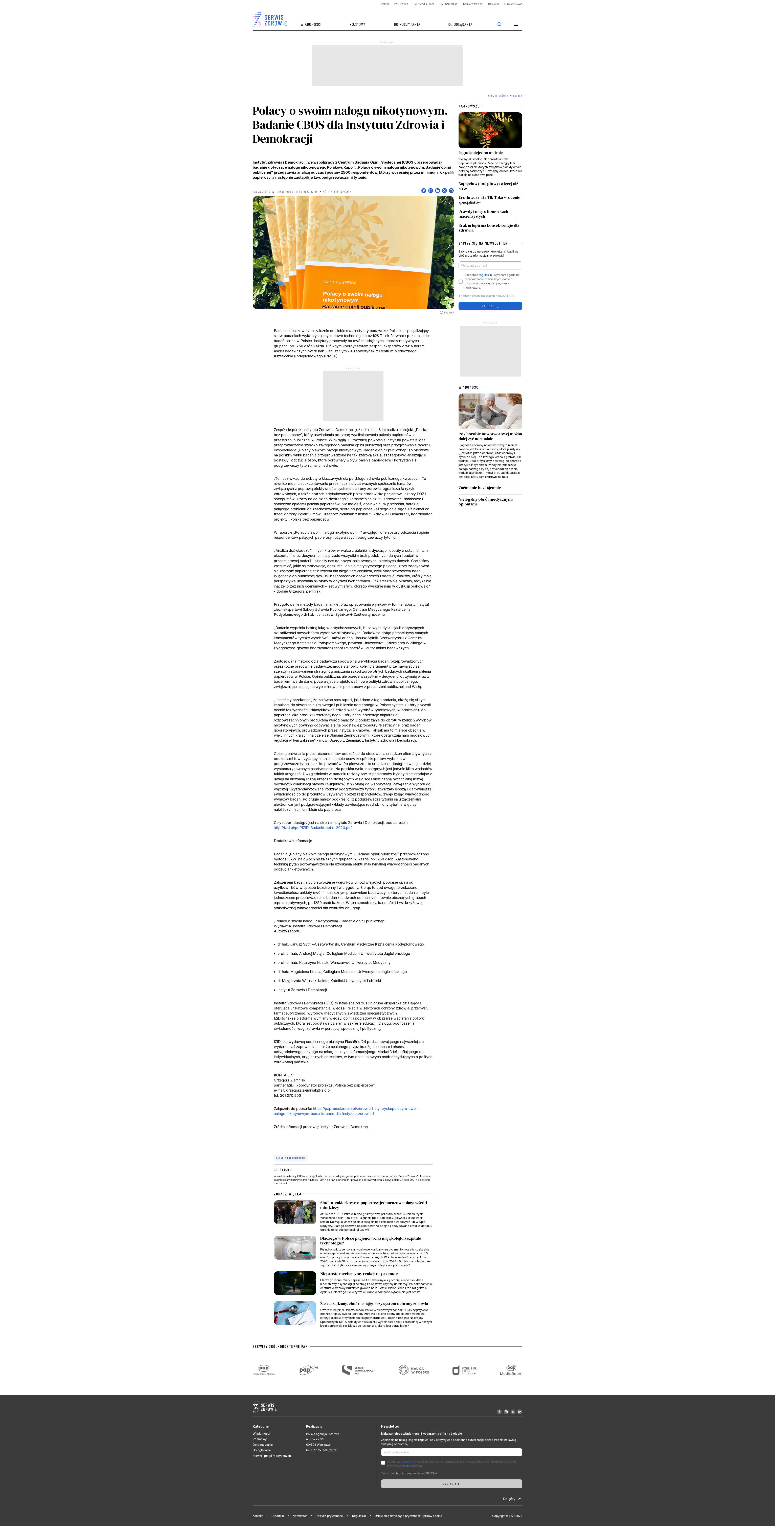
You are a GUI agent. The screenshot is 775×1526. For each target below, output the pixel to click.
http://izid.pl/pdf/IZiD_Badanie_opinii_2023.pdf (313, 828)
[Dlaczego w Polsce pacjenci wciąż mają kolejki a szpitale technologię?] (353, 1251)
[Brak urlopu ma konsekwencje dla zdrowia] (490, 227)
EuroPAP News (513, 3)
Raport (517, 95)
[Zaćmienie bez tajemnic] (490, 489)
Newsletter (300, 1516)
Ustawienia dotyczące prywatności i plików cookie (408, 1516)
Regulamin (359, 1516)
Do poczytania (407, 24)
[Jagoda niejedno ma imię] (490, 145)
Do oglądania (460, 24)
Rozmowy (358, 24)
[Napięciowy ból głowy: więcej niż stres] (490, 186)
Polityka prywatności (329, 1516)
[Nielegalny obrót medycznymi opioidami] (490, 502)
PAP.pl (385, 3)
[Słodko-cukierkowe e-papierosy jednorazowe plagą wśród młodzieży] (353, 1216)
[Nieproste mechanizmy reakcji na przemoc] (353, 1284)
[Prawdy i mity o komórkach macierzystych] (490, 214)
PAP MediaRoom (424, 3)
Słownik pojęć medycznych (272, 1456)
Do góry (509, 1499)
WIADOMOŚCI (469, 387)
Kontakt (258, 1516)
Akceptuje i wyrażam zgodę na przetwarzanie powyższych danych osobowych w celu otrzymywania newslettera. (492, 281)
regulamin (485, 275)
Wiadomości (311, 24)
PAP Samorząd (449, 3)
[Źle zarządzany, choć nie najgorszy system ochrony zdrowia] (353, 1314)
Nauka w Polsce (473, 3)
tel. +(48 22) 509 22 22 (321, 1450)
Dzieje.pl (493, 3)
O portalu (277, 1516)
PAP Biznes (401, 3)
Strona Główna (498, 95)
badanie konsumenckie (291, 1158)
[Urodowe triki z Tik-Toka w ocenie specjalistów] (490, 200)
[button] (515, 24)
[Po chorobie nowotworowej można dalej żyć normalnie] (490, 438)
